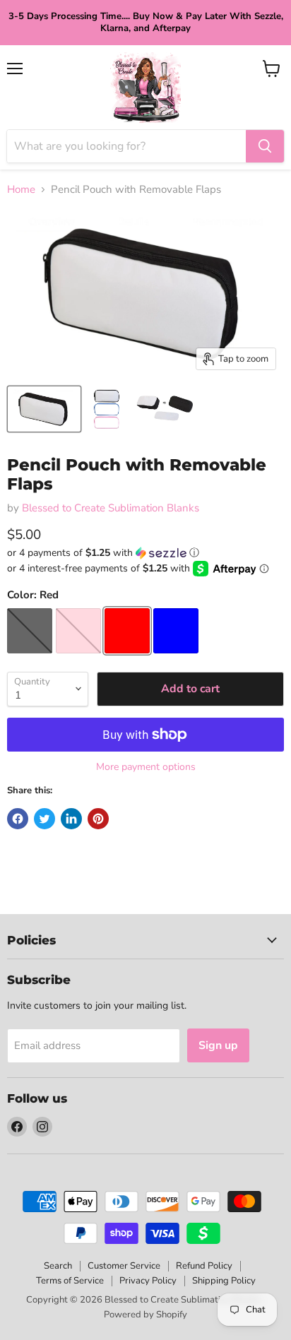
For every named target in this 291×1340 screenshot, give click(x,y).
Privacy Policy (148, 1280)
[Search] (265, 146)
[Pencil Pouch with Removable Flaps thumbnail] (44, 409)
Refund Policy (204, 1265)
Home (21, 190)
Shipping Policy (224, 1280)
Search (58, 1265)
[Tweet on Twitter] (44, 818)
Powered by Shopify (145, 1314)
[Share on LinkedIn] (71, 818)
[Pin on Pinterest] (98, 818)
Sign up (218, 1045)
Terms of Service (70, 1280)
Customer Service (124, 1265)
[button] (145, 552)
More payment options (146, 767)
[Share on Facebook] (17, 818)
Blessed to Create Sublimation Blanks (110, 508)
